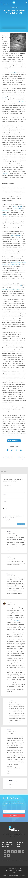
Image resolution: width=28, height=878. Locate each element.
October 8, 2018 (12, 702)
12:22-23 (4, 264)
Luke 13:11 (12, 262)
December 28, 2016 (11, 604)
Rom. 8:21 (21, 102)
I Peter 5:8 (18, 235)
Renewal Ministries (10, 870)
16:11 (22, 206)
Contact (19, 846)
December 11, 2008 (11, 533)
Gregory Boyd (13, 73)
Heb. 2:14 (4, 98)
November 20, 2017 (11, 731)
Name (4, 495)
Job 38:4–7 (16, 621)
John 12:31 (14, 206)
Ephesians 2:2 (5, 210)
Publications (20, 842)
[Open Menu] (1, 2)
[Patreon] (5, 855)
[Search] (26, 2)
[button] (7, 450)
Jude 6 (9, 290)
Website (5, 509)
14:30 (19, 206)
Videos (18, 844)
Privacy (16, 870)
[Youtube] (5, 851)
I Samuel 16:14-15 (15, 264)
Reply (8, 550)
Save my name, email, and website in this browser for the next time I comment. (14, 518)
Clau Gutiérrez (22, 875)
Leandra (10, 700)
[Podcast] (8, 851)
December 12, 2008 (11, 559)
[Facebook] (15, 851)
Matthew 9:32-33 (21, 262)
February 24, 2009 (11, 575)
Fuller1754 (9, 603)
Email (4, 502)
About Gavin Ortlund (7, 844)
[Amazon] (8, 855)
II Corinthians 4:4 (18, 208)
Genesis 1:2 (6, 173)
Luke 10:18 (19, 286)
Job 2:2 (13, 235)
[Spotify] (12, 851)
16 (15, 262)
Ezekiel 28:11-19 (15, 290)
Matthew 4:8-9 (5, 214)
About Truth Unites (7, 842)
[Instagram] (23, 851)
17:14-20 (9, 264)
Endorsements (6, 846)
